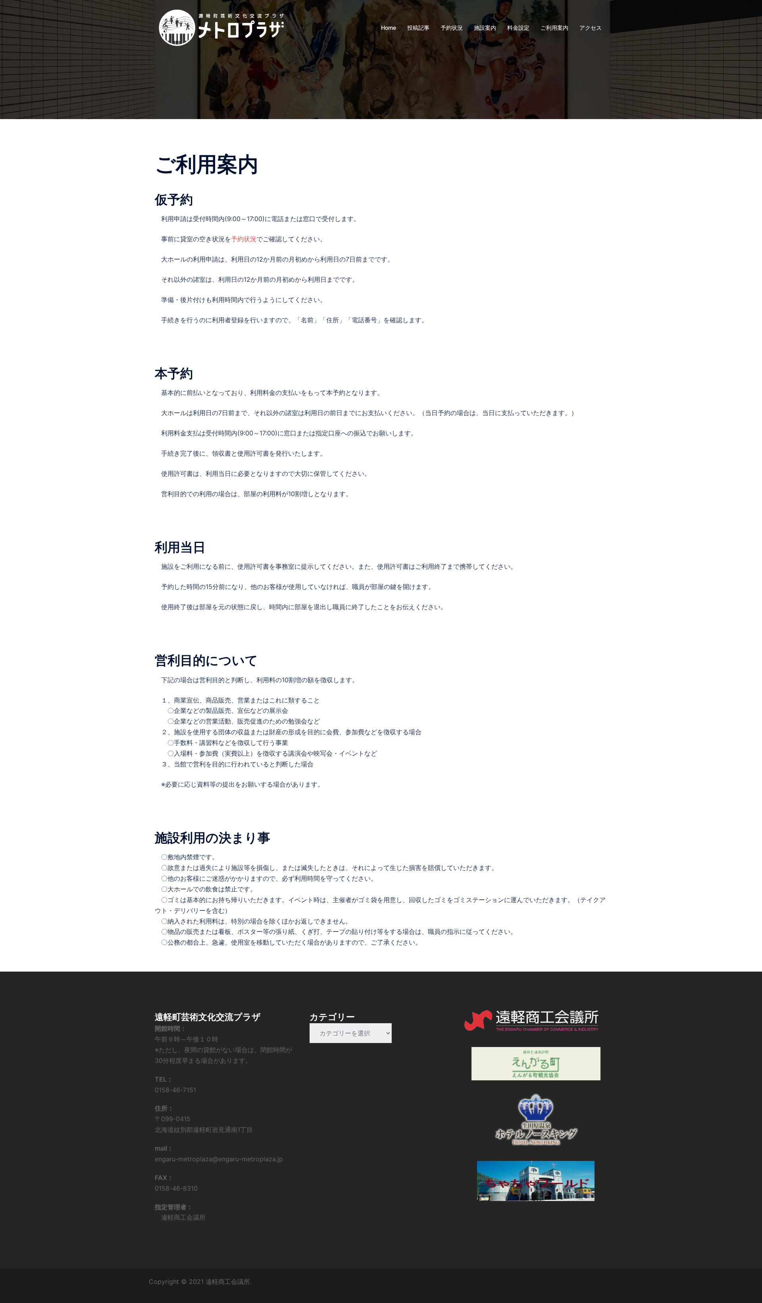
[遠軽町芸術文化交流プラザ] (221, 27)
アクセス (590, 27)
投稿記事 (418, 27)
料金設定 (518, 27)
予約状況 (452, 27)
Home (388, 27)
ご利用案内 (554, 27)
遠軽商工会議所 (180, 1217)
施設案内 (485, 27)
